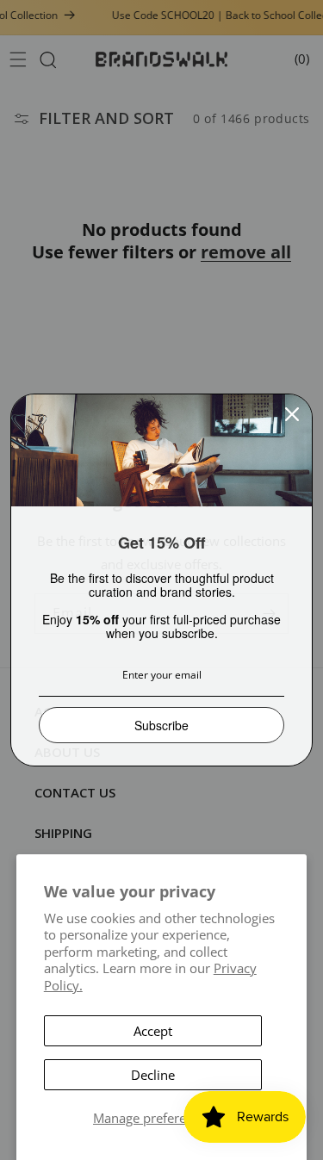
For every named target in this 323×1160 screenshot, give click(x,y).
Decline (153, 1074)
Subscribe (161, 725)
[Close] (292, 414)
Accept (153, 1030)
